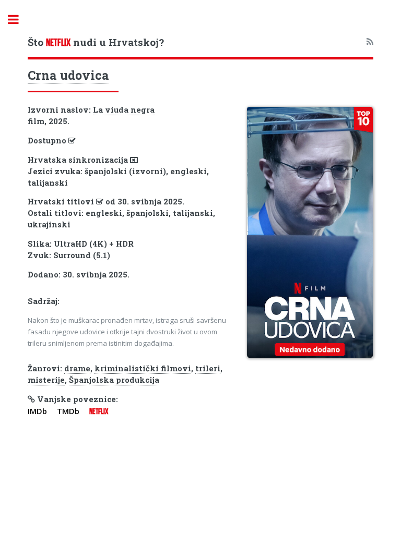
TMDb (68, 411)
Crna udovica (68, 75)
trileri (207, 368)
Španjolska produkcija (114, 380)
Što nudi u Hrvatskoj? (96, 41)
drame (77, 368)
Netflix (98, 411)
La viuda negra (124, 110)
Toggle (19, 19)
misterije (46, 380)
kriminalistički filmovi (143, 368)
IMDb (37, 411)
